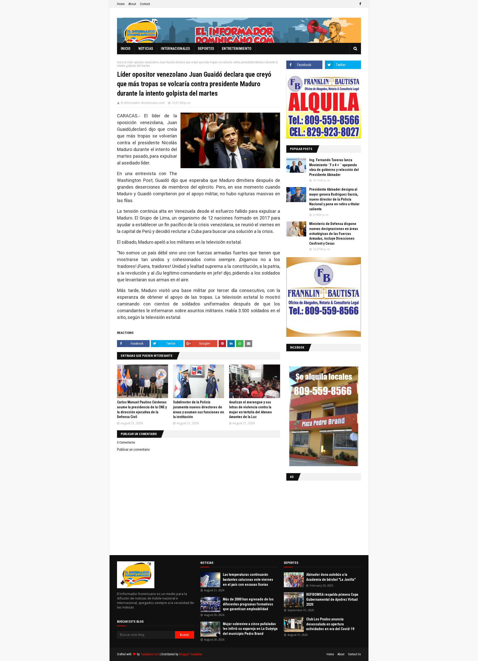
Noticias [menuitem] (145, 49)
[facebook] (359, 4)
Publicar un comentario (133, 449)
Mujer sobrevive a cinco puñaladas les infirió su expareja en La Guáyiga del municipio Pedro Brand (250, 629)
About (132, 4)
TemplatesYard (149, 654)
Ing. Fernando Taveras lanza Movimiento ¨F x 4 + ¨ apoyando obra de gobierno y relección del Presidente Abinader (334, 167)
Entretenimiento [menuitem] (237, 49)
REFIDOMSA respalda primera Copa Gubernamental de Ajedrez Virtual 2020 (332, 599)
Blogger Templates (190, 654)
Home (120, 4)
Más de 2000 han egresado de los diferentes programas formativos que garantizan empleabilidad (248, 604)
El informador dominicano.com (143, 103)
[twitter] (343, 65)
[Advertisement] (317, 517)
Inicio (120, 62)
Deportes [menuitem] (206, 49)
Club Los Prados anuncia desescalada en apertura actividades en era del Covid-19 (330, 624)
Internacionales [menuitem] (175, 49)
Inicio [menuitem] (126, 49)
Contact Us (354, 654)
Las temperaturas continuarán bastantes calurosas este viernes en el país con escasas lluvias (248, 579)
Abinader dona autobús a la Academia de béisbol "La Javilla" (331, 577)
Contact (145, 4)
